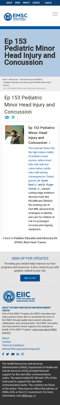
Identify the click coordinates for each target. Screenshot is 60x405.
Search (36, 3)
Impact (26, 3)
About (9, 3)
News (17, 3)
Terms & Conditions (13, 345)
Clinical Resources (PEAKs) (31, 79)
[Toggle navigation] (55, 15)
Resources (13, 79)
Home (4, 79)
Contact (6, 341)
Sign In (48, 3)
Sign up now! (30, 278)
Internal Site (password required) (21, 348)
